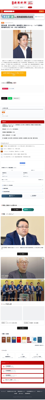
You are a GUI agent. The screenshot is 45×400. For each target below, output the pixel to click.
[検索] (13, 11)
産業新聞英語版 (27, 393)
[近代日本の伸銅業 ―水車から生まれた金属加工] (29, 340)
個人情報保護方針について (31, 391)
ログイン (30, 7)
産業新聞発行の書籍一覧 (39, 345)
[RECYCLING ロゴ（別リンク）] (42, 280)
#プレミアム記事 (5, 115)
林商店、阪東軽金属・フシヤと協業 (9, 135)
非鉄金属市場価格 (6, 191)
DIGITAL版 (15, 7)
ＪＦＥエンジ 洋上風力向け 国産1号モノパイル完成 (14, 151)
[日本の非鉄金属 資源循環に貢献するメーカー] (40, 340)
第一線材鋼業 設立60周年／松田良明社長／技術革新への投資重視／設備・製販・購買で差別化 (20, 138)
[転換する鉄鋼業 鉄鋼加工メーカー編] (9, 340)
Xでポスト (4, 98)
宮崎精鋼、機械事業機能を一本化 (8, 132)
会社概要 (15, 393)
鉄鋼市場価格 (5, 188)
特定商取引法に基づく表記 (11, 391)
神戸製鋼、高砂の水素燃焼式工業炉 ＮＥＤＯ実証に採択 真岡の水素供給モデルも (19, 146)
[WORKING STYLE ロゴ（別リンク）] (42, 258)
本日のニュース (5, 88)
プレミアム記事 (11, 88)
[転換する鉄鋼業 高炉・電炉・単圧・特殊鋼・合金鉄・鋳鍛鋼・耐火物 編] (4, 340)
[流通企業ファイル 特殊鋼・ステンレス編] (24, 340)
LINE (10, 98)
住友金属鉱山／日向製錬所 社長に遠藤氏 (31, 322)
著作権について (39, 391)
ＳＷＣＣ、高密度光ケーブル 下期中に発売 (12, 148)
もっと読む (16, 209)
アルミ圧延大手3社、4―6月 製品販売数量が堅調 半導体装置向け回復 (17, 156)
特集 (3, 112)
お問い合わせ (21, 393)
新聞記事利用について (21, 391)
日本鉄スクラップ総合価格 (8, 185)
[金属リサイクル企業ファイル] (34, 340)
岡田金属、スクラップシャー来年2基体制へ (10, 129)
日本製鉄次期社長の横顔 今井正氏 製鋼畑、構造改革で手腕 (15, 154)
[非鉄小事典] (14, 340)
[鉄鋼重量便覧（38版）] (19, 340)
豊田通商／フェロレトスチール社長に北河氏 (9, 322)
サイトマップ (3, 391)
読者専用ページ (22, 7)
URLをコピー (16, 98)
